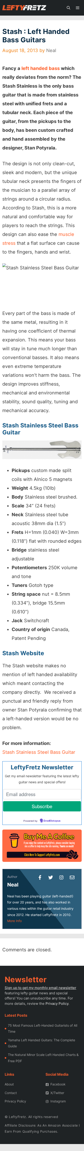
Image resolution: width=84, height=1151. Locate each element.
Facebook (58, 1084)
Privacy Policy (57, 1003)
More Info (14, 921)
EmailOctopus (52, 821)
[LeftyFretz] (24, 8)
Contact (11, 1093)
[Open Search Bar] (68, 8)
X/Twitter (57, 1093)
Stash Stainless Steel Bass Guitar (38, 752)
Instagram (58, 1101)
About (9, 1084)
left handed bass (40, 68)
